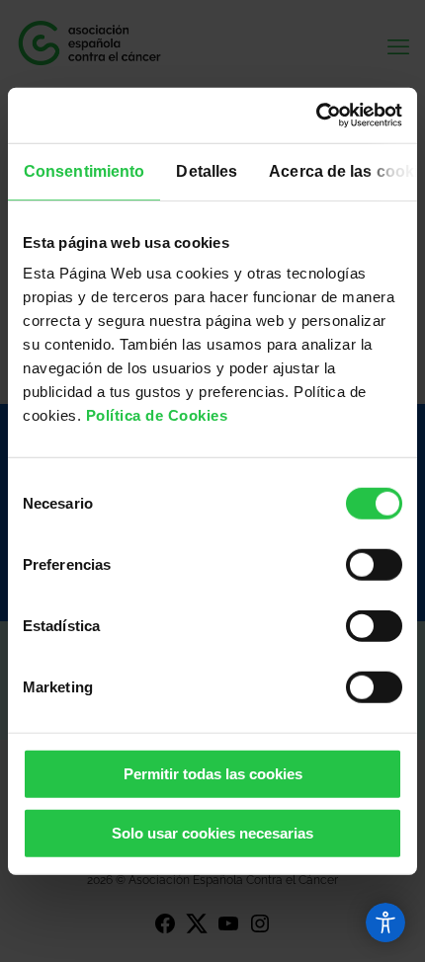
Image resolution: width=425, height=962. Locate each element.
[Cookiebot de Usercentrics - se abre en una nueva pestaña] (315, 115)
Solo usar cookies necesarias (212, 832)
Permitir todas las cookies (213, 773)
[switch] (374, 565)
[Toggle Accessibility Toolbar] (385, 922)
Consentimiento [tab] (84, 170)
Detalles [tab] (206, 170)
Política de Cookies (157, 415)
